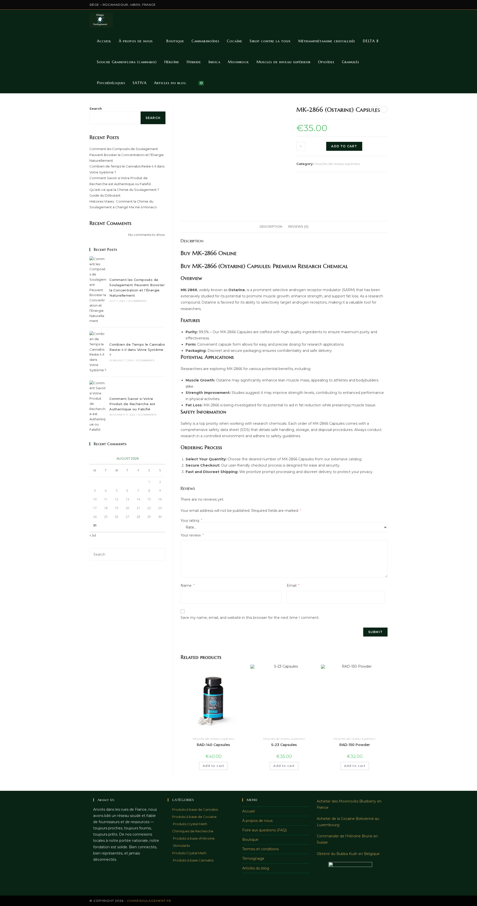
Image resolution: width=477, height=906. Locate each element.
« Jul (92, 535)
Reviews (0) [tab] (298, 226)
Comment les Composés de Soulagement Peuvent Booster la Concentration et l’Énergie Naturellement (126, 154)
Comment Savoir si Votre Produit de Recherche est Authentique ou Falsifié (132, 404)
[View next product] (384, 109)
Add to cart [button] (213, 766)
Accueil (248, 811)
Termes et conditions (260, 849)
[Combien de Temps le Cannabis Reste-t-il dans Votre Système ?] (97, 352)
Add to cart (344, 146)
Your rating (191, 520)
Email (293, 585)
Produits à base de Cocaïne (194, 817)
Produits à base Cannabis (192, 860)
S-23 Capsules (284, 745)
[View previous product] (375, 109)
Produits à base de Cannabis (195, 809)
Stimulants (181, 846)
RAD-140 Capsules (213, 745)
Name (188, 585)
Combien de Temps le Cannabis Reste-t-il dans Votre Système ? (137, 349)
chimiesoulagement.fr (149, 901)
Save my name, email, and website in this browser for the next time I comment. (250, 617)
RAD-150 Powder (354, 745)
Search (95, 108)
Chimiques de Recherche (192, 831)
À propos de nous (257, 820)
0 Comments (137, 301)
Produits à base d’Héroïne (193, 838)
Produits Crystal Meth (189, 824)
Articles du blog (255, 868)
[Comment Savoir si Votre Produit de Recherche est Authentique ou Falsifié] (97, 406)
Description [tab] (271, 226)
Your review (192, 535)
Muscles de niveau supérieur (337, 164)
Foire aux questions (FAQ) (264, 830)
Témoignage (253, 858)
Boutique (250, 839)
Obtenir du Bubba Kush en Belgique (348, 854)
